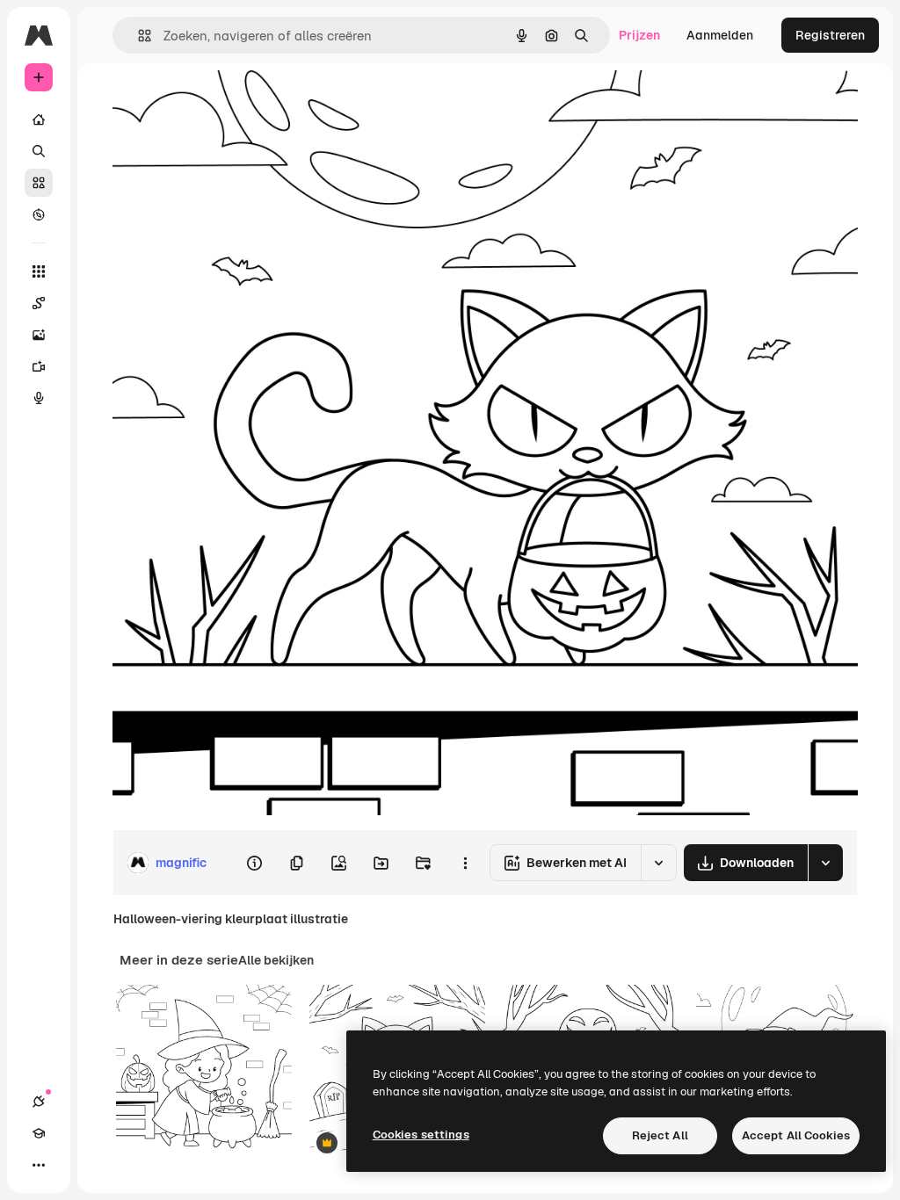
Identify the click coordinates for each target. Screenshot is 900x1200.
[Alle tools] (39, 271)
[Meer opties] (465, 862)
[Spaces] (39, 303)
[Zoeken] (39, 151)
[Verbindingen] (39, 1102)
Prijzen (639, 35)
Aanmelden (719, 35)
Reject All (660, 1135)
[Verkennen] (39, 214)
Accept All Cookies (796, 1135)
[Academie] (39, 1133)
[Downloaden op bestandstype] (825, 862)
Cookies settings (421, 1134)
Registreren (830, 35)
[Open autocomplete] (137, 35)
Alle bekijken (276, 960)
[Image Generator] (39, 335)
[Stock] (39, 183)
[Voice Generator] (39, 398)
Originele (228, 103)
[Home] (39, 119)
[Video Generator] (39, 366)
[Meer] (39, 1165)
